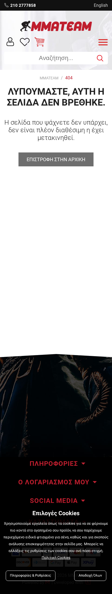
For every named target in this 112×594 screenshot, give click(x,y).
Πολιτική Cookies (56, 558)
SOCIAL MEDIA (54, 501)
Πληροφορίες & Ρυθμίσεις (30, 576)
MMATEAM (49, 78)
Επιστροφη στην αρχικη (56, 159)
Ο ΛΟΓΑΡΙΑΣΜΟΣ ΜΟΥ (53, 482)
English (101, 5)
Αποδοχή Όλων (90, 576)
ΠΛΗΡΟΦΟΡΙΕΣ (54, 463)
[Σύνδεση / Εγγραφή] (10, 41)
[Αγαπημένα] (25, 41)
